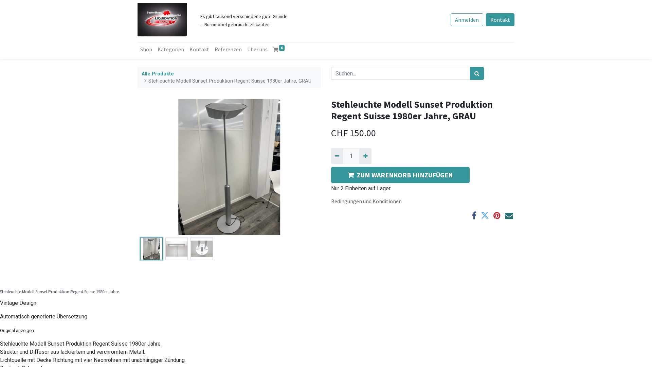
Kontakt (500, 19)
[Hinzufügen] (365, 156)
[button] (151, 166)
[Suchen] (477, 73)
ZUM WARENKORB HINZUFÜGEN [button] (405, 175)
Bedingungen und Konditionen (366, 201)
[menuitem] (146, 49)
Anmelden (467, 19)
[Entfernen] (337, 156)
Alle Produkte (158, 74)
